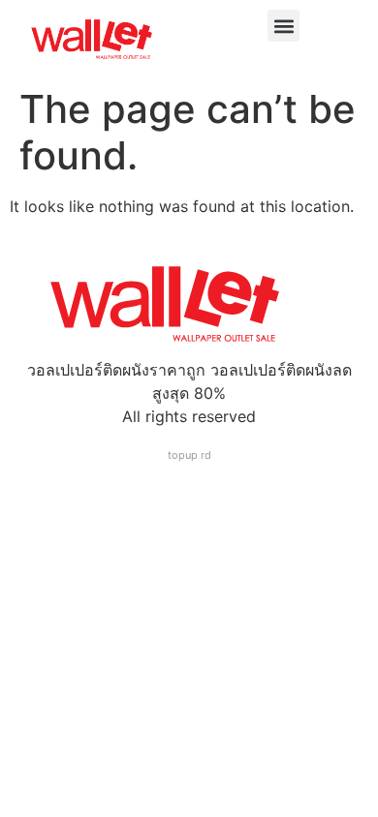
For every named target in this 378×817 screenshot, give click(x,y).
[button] (283, 26)
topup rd (189, 455)
